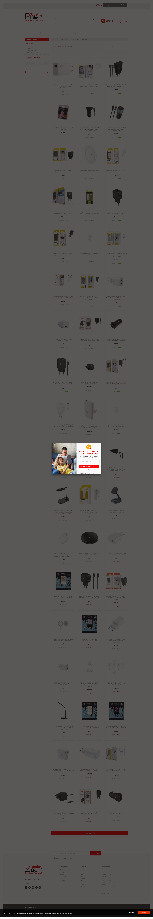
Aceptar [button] (144, 912)
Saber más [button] (68, 913)
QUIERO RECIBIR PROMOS (88, 466)
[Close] (100, 443)
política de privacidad (91, 469)
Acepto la (89, 469)
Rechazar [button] (131, 912)
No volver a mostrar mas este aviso (89, 473)
